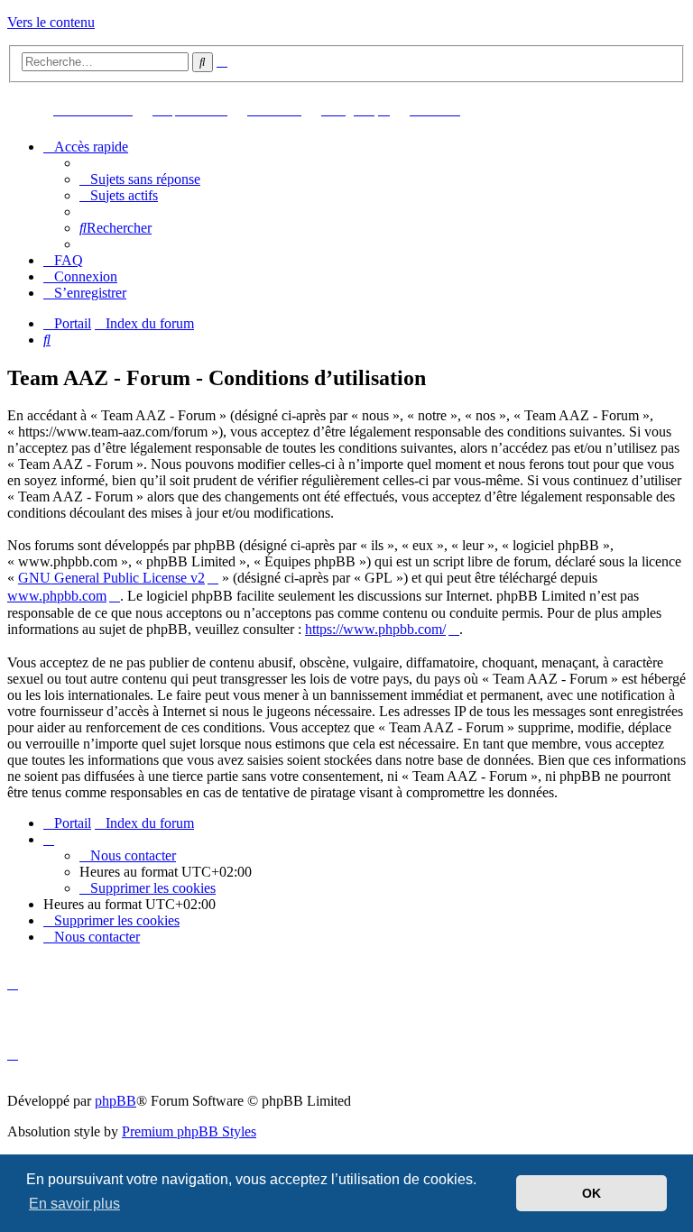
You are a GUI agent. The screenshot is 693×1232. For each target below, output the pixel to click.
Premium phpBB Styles (189, 1131)
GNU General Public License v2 (111, 577)
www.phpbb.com (56, 595)
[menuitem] (139, 179)
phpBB (115, 1100)
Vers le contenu (51, 22)
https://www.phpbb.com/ (375, 629)
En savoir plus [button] (74, 1203)
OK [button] (591, 1193)
